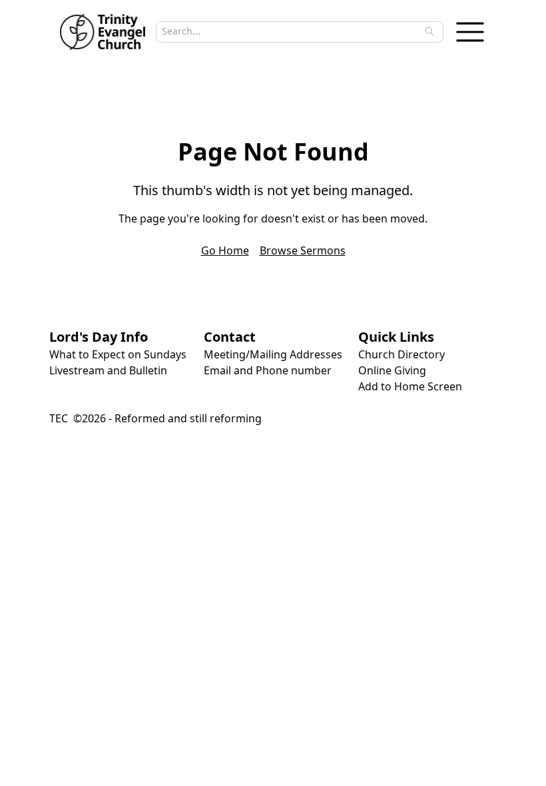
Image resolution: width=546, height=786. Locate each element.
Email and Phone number (268, 370)
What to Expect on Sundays (117, 354)
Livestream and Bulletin (108, 370)
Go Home (225, 250)
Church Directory (401, 354)
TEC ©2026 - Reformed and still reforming (155, 418)
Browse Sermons (303, 250)
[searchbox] (295, 31)
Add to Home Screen (410, 386)
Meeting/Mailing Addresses (273, 354)
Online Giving (392, 370)
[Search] (429, 31)
